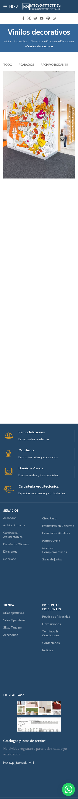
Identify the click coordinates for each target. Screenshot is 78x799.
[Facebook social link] (23, 18)
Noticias (47, 650)
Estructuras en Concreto (58, 526)
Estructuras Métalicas (56, 533)
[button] (68, 789)
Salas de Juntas (52, 559)
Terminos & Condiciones (50, 633)
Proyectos (21, 41)
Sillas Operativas (14, 620)
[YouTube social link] (41, 18)
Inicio (7, 41)
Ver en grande (71, 75)
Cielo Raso (49, 518)
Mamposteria (51, 540)
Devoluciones (51, 624)
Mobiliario (9, 559)
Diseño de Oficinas (16, 544)
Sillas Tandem (12, 627)
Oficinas (51, 41)
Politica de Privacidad (56, 617)
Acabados (9, 518)
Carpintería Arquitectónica (13, 535)
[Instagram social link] (35, 18)
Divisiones (67, 41)
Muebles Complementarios (54, 550)
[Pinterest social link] (48, 18)
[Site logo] (41, 6)
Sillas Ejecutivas (13, 613)
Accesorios (10, 635)
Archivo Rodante (14, 525)
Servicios (37, 41)
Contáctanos (51, 643)
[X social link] (29, 18)
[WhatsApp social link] (54, 18)
